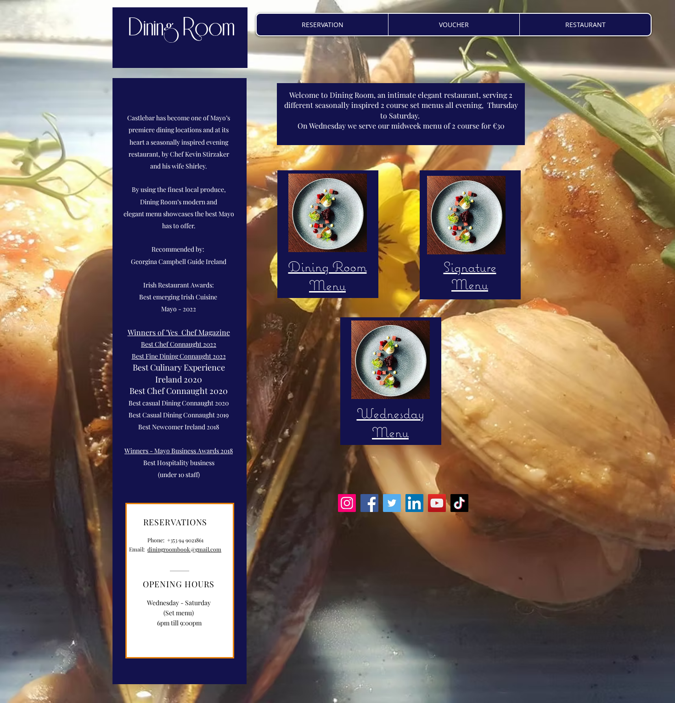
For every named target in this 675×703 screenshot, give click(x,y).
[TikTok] (459, 503)
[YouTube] (437, 503)
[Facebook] (369, 503)
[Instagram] (347, 503)
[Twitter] (392, 503)
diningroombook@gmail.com (184, 549)
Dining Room (182, 28)
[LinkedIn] (414, 503)
